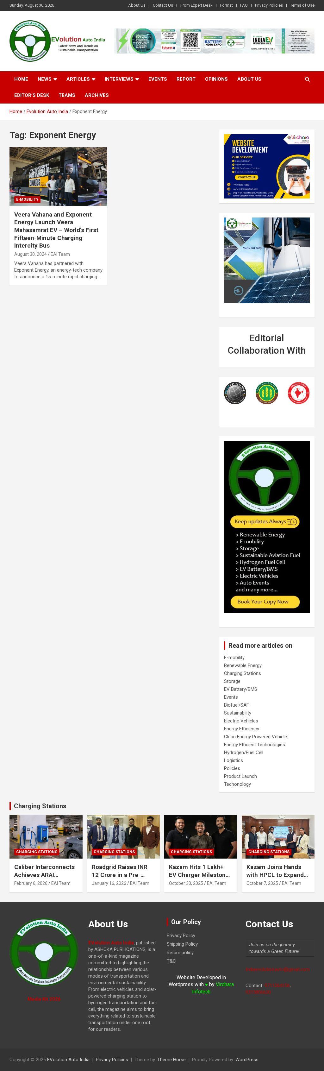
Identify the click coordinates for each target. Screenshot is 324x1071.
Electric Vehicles (241, 721)
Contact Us (163, 5)
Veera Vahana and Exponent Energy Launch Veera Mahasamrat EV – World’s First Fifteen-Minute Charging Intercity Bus (56, 230)
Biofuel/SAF (236, 705)
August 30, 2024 (30, 254)
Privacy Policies (269, 5)
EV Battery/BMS (240, 689)
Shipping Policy (182, 944)
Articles (78, 79)
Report (186, 79)
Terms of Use (302, 5)
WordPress (247, 1059)
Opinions (216, 79)
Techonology (237, 784)
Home (21, 79)
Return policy (180, 952)
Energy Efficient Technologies (254, 744)
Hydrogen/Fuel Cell (243, 752)
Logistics (233, 760)
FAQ (244, 5)
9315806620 (258, 992)
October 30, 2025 (186, 883)
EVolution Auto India (68, 1059)
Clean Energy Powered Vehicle (255, 737)
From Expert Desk (196, 5)
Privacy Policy (181, 935)
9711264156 (277, 985)
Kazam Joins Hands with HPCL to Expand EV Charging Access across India (275, 878)
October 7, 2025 (262, 883)
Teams (67, 95)
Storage (232, 681)
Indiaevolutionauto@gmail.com (278, 969)
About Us (137, 5)
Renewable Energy (243, 665)
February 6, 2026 (30, 883)
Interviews (119, 79)
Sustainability (237, 713)
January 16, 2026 (109, 883)
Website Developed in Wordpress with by (201, 984)
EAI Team (60, 254)
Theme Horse (171, 1059)
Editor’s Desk (31, 95)
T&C (171, 961)
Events (157, 79)
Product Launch (240, 776)
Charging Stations (242, 673)
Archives (97, 95)
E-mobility (27, 199)
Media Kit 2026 (44, 999)
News (45, 79)
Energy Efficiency (241, 729)
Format (226, 5)
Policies (232, 768)
